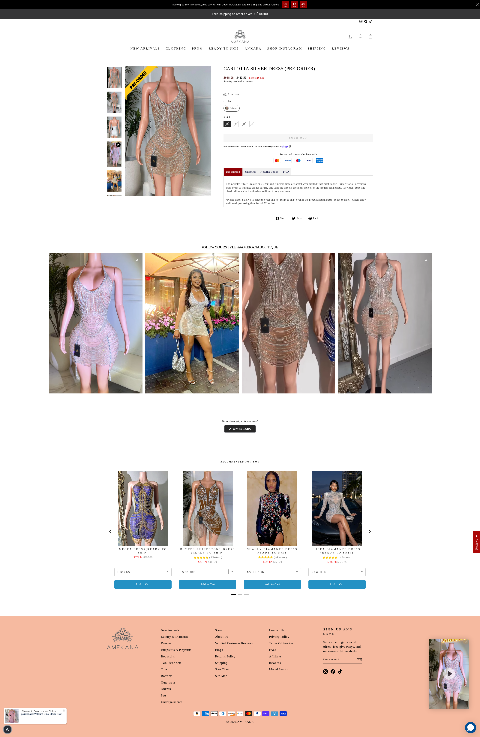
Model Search (278, 669)
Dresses (166, 643)
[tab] (233, 172)
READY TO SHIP (224, 48)
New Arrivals (170, 630)
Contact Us (276, 630)
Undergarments (171, 702)
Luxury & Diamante (174, 636)
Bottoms (166, 676)
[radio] (232, 108)
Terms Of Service (281, 643)
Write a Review (244, 430)
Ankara (166, 689)
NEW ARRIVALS (145, 48)
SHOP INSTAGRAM (284, 48)
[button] (231, 94)
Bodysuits (168, 656)
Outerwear (168, 682)
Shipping (228, 81)
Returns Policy (225, 656)
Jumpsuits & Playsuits (176, 650)
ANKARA (253, 48)
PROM (197, 48)
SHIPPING (317, 48)
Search (219, 630)
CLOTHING (176, 48)
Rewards (275, 663)
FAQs (273, 650)
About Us (221, 636)
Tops (164, 669)
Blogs (219, 650)
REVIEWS (341, 48)
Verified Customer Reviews (234, 643)
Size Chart (222, 669)
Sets (163, 695)
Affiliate (275, 656)
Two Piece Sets (171, 663)
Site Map (221, 676)
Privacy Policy (279, 636)
